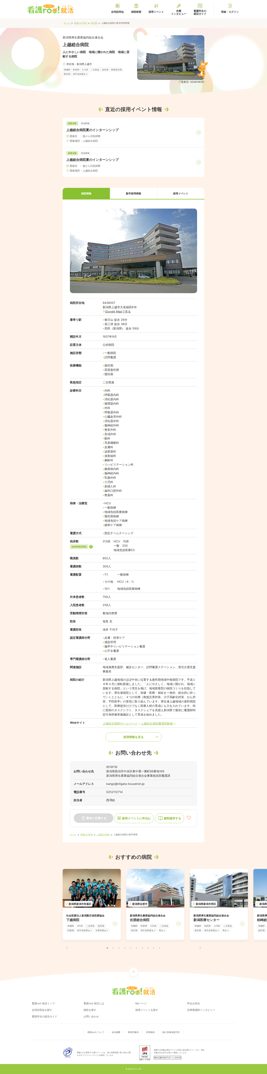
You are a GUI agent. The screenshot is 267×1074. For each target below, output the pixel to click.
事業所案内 (133, 1032)
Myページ (141, 1003)
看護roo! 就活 (80, 23)
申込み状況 (193, 1003)
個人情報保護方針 (171, 1032)
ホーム (67, 23)
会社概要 (116, 1032)
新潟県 (94, 23)
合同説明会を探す (42, 1009)
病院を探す (90, 1009)
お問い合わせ (91, 1016)
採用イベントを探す (146, 1009)
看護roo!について (95, 1032)
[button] (86, 193)
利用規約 (150, 1032)
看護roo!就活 (86, 834)
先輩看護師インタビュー (201, 1009)
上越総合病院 (103, 834)
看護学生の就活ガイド (44, 1016)
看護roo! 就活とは (94, 1003)
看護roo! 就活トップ (43, 1003)
